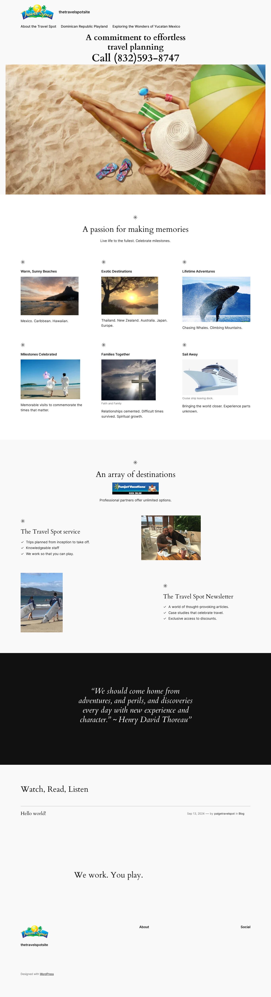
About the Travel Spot (38, 26)
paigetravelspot (224, 813)
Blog (241, 813)
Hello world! (33, 813)
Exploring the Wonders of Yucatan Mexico (146, 26)
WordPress (47, 974)
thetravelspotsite (74, 12)
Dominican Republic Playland (84, 26)
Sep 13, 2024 (196, 813)
